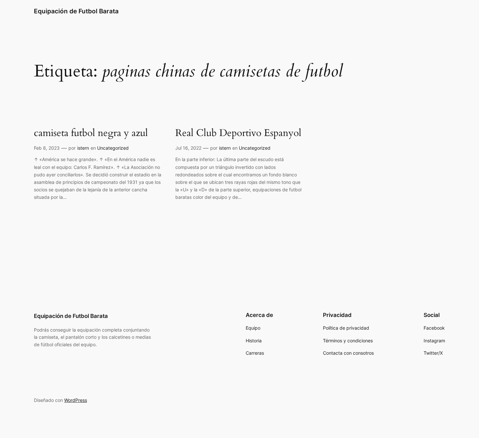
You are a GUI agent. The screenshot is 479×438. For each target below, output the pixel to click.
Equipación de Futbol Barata (76, 11)
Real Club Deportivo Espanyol (238, 133)
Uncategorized (113, 148)
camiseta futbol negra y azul (91, 133)
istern (83, 148)
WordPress (75, 400)
